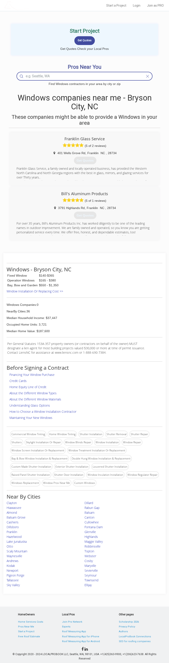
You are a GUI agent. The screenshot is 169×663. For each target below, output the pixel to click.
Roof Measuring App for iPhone (80, 636)
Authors (123, 631)
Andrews (12, 561)
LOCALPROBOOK (29, 5)
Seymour (90, 575)
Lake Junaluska (17, 541)
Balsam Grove (16, 517)
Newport (12, 570)
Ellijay (88, 585)
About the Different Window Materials (35, 399)
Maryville (90, 566)
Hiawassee (14, 508)
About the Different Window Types (33, 393)
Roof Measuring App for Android (81, 641)
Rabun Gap (91, 508)
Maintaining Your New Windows (30, 418)
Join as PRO (155, 5)
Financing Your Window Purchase (32, 375)
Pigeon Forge (15, 575)
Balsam (89, 512)
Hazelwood (14, 537)
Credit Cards (18, 381)
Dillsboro (13, 527)
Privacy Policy (127, 626)
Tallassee (13, 580)
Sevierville (91, 570)
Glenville (90, 532)
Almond (12, 512)
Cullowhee (91, 522)
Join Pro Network (72, 621)
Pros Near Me (26, 626)
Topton (89, 551)
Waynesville (14, 556)
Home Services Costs (30, 621)
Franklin (12, 532)
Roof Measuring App (74, 631)
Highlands (91, 537)
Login (136, 5)
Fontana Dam (93, 527)
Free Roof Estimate (29, 636)
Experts (66, 626)
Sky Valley (13, 585)
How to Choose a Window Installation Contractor (42, 411)
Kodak (11, 566)
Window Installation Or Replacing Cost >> (35, 291)
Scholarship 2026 (129, 621)
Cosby (88, 561)
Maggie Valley (93, 541)
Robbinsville (92, 546)
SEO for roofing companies (135, 641)
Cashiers (12, 522)
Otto (10, 546)
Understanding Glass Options (29, 405)
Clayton (12, 503)
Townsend (91, 580)
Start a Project (116, 5)
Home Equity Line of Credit (27, 387)
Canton (89, 517)
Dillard (88, 503)
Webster (90, 556)
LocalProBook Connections (135, 636)
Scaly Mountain (17, 551)
